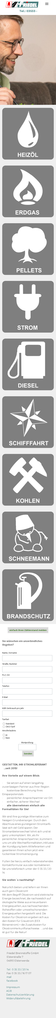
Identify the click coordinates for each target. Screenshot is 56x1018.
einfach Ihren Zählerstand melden (28, 630)
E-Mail (5, 697)
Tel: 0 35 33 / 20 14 (18, 969)
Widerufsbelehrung (18, 998)
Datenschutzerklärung (20, 994)
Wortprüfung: (27, 742)
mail (9, 977)
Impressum (13, 987)
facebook (12, 980)
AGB (9, 991)
